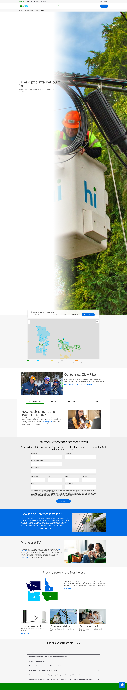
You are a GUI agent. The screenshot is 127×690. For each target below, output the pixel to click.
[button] (63, 339)
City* (49, 476)
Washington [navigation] (37, 10)
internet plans (47, 421)
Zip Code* (84, 476)
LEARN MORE (25, 426)
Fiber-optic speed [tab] (73, 401)
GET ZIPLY (104, 6)
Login (100, 1)
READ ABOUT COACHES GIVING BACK (78, 384)
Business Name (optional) (37, 460)
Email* (32, 483)
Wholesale (43, 1)
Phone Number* (69, 483)
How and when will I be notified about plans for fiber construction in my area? (49, 652)
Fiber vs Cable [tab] (93, 401)
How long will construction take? (37, 661)
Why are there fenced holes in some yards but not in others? (44, 665)
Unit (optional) (34, 476)
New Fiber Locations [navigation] (29, 10)
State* (66, 476)
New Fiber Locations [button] (54, 6)
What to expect (45, 528)
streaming (24, 557)
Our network (69, 588)
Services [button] (43, 6)
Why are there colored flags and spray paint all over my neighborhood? (47, 656)
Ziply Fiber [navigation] (21, 10)
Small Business (29, 1)
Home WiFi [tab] (54, 401)
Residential (21, 1)
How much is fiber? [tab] (35, 401)
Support (105, 1)
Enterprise (36, 1)
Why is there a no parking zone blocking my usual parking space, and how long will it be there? (54, 675)
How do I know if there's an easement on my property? (43, 670)
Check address (88, 314)
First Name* (34, 453)
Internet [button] (35, 6)
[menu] (32, 316)
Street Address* (35, 467)
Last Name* (68, 453)
